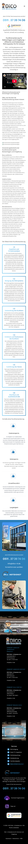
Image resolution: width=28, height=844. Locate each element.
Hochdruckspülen (15, 761)
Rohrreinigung (14, 749)
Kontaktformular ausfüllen (14, 567)
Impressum (8, 838)
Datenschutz (16, 838)
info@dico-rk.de (14, 563)
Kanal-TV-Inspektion (16, 752)
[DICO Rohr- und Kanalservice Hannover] (13, 637)
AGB (21, 838)
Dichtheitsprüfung (15, 755)
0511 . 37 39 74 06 (14, 20)
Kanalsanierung (14, 758)
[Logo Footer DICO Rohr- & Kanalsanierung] (9, 3)
